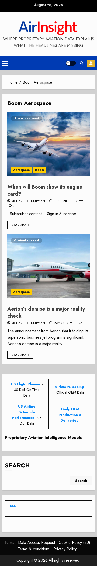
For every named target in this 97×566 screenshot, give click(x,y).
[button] (5, 63)
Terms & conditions (34, 549)
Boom (39, 170)
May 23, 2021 (64, 323)
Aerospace (21, 170)
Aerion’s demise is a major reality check (46, 312)
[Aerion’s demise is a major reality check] (48, 266)
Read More (20, 225)
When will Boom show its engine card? (44, 190)
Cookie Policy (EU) (74, 542)
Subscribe (91, 63)
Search (17, 465)
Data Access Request (36, 542)
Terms (9, 542)
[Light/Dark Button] (71, 63)
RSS (13, 505)
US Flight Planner (26, 384)
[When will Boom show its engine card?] (48, 144)
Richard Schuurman (28, 201)
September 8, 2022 (68, 201)
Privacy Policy (65, 549)
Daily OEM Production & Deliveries (70, 415)
